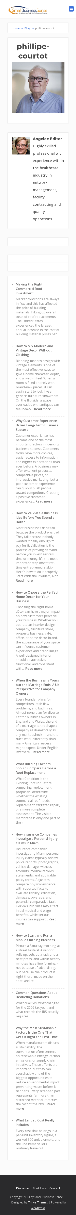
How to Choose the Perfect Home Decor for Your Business (37, 596)
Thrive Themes (38, 1202)
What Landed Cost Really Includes (35, 1122)
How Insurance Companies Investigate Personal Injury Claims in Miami (37, 838)
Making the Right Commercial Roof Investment (29, 288)
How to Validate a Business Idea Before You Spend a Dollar (37, 517)
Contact (54, 1188)
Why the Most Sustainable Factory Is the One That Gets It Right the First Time (37, 1032)
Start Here (40, 1188)
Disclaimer (23, 1188)
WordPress (38, 1208)
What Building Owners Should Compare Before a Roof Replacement (36, 768)
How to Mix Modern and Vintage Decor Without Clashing (34, 350)
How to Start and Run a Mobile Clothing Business (35, 937)
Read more (42, 409)
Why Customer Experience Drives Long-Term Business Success (37, 425)
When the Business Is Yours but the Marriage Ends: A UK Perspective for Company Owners (37, 687)
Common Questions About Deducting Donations (36, 994)
